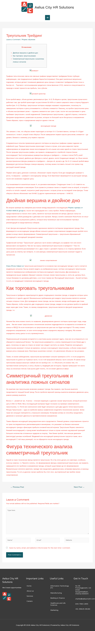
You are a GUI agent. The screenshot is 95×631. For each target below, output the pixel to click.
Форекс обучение (28, 40)
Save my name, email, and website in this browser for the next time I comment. (39, 548)
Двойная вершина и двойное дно (25, 53)
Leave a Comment (13, 40)
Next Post (79, 487)
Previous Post (17, 487)
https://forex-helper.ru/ (15, 266)
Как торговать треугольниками (24, 56)
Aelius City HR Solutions (54, 7)
